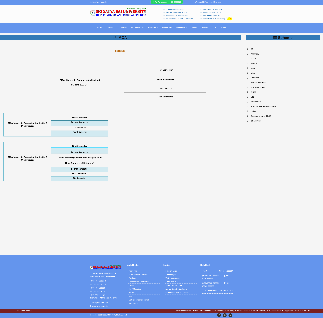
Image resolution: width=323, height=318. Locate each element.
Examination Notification (139, 281)
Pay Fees (132, 278)
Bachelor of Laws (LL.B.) (261, 116)
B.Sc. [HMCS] (256, 121)
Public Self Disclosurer (212, 12)
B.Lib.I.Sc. (254, 111)
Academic (121, 27)
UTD (252, 97)
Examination (137, 27)
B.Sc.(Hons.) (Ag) (258, 87)
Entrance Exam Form (174, 285)
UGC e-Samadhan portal (139, 300)
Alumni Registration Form (176, 15)
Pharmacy (255, 54)
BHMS (253, 92)
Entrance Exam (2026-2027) (177, 12)
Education (255, 78)
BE (252, 49)
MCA (253, 73)
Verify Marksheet (173, 278)
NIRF (131, 296)
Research (152, 27)
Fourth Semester (80, 132)
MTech (253, 58)
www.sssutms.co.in (100, 306)
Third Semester (79, 127)
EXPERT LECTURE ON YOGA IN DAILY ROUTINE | (203, 310)
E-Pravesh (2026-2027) (212, 9)
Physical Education (258, 82)
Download (180, 27)
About (109, 27)
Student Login (171, 271)
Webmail (198, 2)
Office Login (208, 2)
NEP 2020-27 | (291, 310)
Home (99, 27)
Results (132, 292)
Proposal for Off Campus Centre (179, 18)
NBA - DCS (133, 303)
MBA (253, 68)
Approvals (133, 271)
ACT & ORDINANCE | (265, 310)
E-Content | (302, 310)
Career (194, 27)
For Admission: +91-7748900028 (168, 2)
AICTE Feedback (135, 289)
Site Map (217, 2)
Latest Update (25, 310)
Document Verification (212, 15)
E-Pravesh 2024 (172, 281)
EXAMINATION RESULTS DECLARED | (240, 310)
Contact (204, 27)
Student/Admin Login (175, 9)
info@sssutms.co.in (100, 302)
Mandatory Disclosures (138, 274)
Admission (166, 27)
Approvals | (279, 310)
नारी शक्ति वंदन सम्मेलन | (174, 310)
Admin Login (171, 274)
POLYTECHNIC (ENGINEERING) (263, 106)
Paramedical (256, 101)
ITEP (214, 27)
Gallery (223, 27)
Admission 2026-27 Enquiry (214, 18)
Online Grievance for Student (177, 292)
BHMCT (254, 63)
